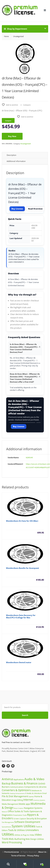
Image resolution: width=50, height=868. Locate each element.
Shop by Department (17, 28)
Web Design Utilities (35, 839)
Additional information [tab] (16, 161)
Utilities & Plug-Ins (21, 835)
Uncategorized (25, 144)
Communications (17, 787)
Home (6, 36)
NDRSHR (29, 457)
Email (44, 793)
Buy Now (12, 136)
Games (31, 796)
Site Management (8, 822)
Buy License (17, 208)
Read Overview (35, 208)
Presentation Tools (20, 815)
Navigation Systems (33, 808)
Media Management (10, 804)
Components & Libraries (35, 787)
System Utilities (23, 826)
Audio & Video (34, 779)
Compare (27, 105)
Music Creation (18, 808)
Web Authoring (17, 839)
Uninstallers (32, 830)
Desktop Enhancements (17, 793)
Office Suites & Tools (18, 811)
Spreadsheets (6, 827)
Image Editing (17, 800)
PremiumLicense (11, 852)
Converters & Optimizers (16, 790)
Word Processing (12, 842)
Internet (28, 799)
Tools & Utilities (16, 830)
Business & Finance (24, 783)
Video (32, 835)
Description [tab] (11, 155)
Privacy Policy (33, 855)
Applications (19, 779)
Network (4, 812)
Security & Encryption (37, 818)
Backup (6, 783)
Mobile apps (24, 804)
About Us (42, 852)
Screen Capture (19, 818)
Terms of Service (18, 855)
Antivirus (7, 779)
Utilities (8, 834)
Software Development (27, 822)
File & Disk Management (15, 796)
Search (25, 715)
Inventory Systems (39, 800)
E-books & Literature (33, 793)
